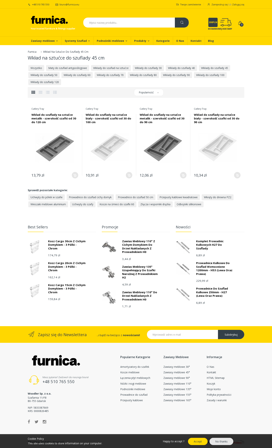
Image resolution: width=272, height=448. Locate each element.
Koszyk (211, 383)
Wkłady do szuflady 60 (77, 75)
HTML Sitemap (216, 378)
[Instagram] (44, 421)
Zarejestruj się (219, 4)
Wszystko (36, 68)
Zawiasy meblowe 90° (176, 378)
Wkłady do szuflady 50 (44, 75)
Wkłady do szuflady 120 (45, 82)
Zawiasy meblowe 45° (176, 372)
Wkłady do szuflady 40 (181, 68)
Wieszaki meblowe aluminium (48, 204)
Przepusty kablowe (131, 400)
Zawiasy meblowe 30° (176, 366)
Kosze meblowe (130, 372)
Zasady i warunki (217, 400)
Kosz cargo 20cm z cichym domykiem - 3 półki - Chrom (66, 266)
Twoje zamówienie (190, 4)
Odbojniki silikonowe (189, 204)
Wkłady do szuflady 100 (210, 75)
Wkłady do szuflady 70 (110, 75)
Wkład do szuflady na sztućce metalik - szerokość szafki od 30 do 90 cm (162, 118)
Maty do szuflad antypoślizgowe (67, 68)
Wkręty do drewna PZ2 (217, 197)
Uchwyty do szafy (82, 204)
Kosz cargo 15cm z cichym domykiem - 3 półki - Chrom (66, 288)
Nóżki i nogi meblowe (133, 383)
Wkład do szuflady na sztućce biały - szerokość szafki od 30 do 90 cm (216, 118)
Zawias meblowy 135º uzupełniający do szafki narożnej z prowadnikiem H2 (140, 272)
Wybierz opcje (75, 175)
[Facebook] (29, 421)
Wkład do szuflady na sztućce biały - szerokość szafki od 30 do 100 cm (108, 118)
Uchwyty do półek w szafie (47, 197)
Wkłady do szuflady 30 (148, 68)
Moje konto (214, 389)
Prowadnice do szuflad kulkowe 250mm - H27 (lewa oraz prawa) (212, 292)
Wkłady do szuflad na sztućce (111, 68)
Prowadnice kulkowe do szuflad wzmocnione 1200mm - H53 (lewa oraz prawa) (214, 268)
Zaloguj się (238, 4)
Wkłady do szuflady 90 (176, 75)
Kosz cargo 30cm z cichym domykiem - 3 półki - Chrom (66, 244)
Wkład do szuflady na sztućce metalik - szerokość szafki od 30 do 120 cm (53, 118)
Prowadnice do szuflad (133, 394)
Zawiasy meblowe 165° (177, 400)
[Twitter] (36, 421)
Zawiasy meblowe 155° (177, 394)
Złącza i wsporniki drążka (155, 204)
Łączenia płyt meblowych (135, 378)
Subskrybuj (231, 334)
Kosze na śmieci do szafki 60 (117, 204)
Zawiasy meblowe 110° (177, 383)
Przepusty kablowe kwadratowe (178, 197)
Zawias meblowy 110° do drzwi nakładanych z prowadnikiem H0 (139, 295)
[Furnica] (49, 20)
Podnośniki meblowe (132, 389)
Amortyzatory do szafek (134, 366)
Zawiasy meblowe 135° (177, 389)
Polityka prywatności (219, 394)
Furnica (32, 51)
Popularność (146, 92)
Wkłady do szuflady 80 (143, 75)
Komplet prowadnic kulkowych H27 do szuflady (210, 244)
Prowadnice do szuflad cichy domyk (90, 197)
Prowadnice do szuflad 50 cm (135, 197)
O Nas (210, 366)
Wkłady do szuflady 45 (214, 68)
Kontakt (211, 372)
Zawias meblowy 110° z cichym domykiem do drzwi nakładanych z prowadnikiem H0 (138, 246)
